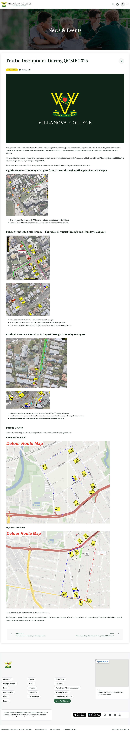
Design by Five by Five (119, 729)
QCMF (66, 148)
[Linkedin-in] (115, 715)
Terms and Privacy (70, 729)
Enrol (5, 688)
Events (5, 701)
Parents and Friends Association (67, 688)
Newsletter (33, 692)
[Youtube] (119, 715)
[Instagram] (105, 715)
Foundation (60, 679)
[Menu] (127, 4)
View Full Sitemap (62, 701)
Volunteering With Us (64, 696)
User (122, 4)
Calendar (116, 4)
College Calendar (9, 684)
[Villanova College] (16, 6)
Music (31, 684)
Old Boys (59, 684)
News (5, 696)
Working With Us (62, 692)
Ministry (32, 688)
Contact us (7, 679)
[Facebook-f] (110, 715)
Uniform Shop (34, 696)
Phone (112, 4)
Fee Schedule (8, 692)
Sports (31, 679)
